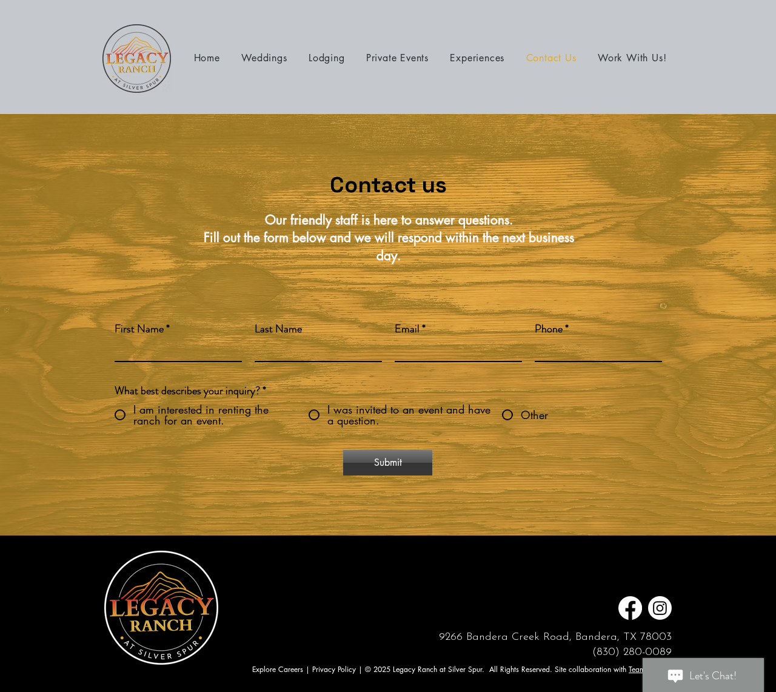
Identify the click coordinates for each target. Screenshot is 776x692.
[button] (477, 57)
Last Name (278, 328)
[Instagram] (660, 608)
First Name (139, 328)
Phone (549, 328)
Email (407, 328)
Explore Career (276, 669)
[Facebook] (630, 608)
